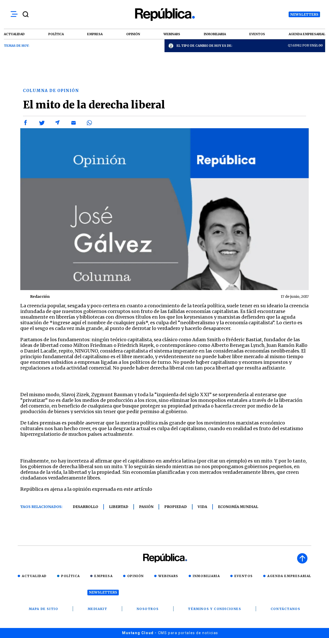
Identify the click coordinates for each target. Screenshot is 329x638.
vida (202, 506)
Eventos (243, 576)
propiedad (175, 506)
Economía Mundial (238, 506)
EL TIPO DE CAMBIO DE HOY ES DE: (204, 46)
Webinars (168, 576)
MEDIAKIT (97, 609)
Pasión (146, 506)
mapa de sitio (43, 609)
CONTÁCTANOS (285, 609)
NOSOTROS (148, 609)
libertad (118, 506)
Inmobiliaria (206, 576)
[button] (26, 123)
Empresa (103, 576)
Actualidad (34, 576)
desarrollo (85, 506)
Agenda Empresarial (289, 576)
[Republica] (164, 14)
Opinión (135, 576)
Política (70, 576)
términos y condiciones (214, 609)
